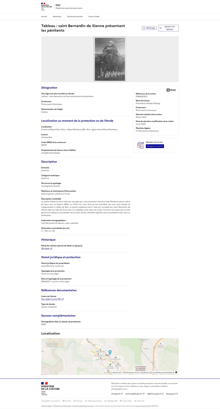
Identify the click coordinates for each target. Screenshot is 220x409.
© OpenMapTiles (144, 372)
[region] (110, 356)
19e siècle (45, 248)
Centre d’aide (127, 401)
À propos (79, 401)
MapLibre (115, 372)
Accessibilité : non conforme (50, 401)
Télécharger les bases (95, 401)
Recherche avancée (74, 16)
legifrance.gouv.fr (154, 394)
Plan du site (140, 401)
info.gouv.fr (116, 394)
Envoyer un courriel (155, 146)
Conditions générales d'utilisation (83, 406)
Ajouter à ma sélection (170, 28)
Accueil (44, 16)
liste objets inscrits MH (51, 299)
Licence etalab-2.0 (142, 406)
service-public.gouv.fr (134, 394)
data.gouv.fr (171, 394)
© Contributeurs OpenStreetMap (162, 372)
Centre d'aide (93, 16)
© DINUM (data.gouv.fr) (129, 372)
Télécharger (150, 28)
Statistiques (111, 401)
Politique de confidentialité (62, 406)
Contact (68, 401)
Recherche (57, 16)
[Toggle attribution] (176, 372)
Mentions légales (46, 406)
